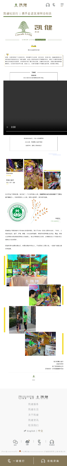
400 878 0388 (55, 4)
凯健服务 (33, 404)
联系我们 (33, 425)
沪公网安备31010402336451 (32, 451)
